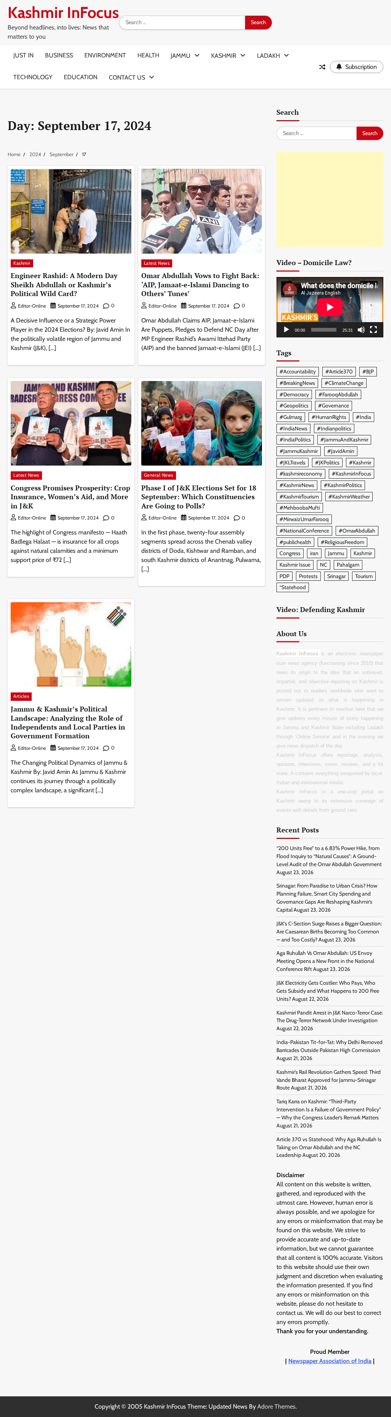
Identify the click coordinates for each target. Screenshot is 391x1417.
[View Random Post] (322, 67)
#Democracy (294, 394)
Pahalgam (348, 565)
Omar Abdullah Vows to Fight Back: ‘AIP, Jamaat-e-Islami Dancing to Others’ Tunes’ (200, 284)
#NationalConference (304, 531)
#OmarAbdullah (357, 531)
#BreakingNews (297, 383)
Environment (105, 55)
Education (80, 77)
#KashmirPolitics (343, 485)
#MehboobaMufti (300, 508)
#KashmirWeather (349, 497)
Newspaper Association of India (330, 1361)
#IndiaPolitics (295, 440)
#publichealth (295, 542)
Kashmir (223, 55)
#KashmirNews (297, 485)
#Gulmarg (291, 417)
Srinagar (336, 576)
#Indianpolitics (334, 428)
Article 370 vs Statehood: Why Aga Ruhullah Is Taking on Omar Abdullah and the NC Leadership (328, 1147)
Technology (32, 77)
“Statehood (293, 587)
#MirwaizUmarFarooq (304, 519)
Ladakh (268, 55)
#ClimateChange (344, 383)
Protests (308, 576)
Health (148, 55)
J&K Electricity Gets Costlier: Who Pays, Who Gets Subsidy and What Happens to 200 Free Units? (327, 991)
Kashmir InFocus (63, 12)
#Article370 (339, 371)
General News (158, 475)
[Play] (286, 330)
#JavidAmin (340, 451)
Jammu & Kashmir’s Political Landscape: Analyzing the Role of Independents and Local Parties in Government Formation (68, 722)
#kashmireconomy (301, 474)
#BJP (368, 371)
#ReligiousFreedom (342, 542)
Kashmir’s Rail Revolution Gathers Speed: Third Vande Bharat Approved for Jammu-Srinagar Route (328, 1080)
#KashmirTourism (299, 497)
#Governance (333, 405)
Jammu (181, 55)
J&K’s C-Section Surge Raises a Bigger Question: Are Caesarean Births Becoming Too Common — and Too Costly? (329, 931)
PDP (284, 576)
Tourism (364, 576)
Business (59, 55)
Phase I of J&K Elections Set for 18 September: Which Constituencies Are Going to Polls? (198, 496)
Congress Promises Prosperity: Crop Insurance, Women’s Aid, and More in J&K (70, 496)
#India (363, 417)
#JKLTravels (292, 462)
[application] (329, 307)
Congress (290, 553)
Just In (23, 55)
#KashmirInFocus (351, 474)
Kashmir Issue (295, 565)
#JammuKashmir (299, 451)
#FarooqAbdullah (338, 394)
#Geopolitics (294, 405)
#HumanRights (329, 417)
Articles (21, 696)
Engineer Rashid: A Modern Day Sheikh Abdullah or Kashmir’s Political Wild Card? (64, 284)
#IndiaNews (293, 428)
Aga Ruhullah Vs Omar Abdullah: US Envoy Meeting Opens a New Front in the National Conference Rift (325, 961)
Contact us (127, 77)
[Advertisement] (329, 199)
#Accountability (298, 371)
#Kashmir (360, 462)
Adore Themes (276, 1406)
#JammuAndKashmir (344, 440)
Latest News (157, 263)
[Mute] (361, 330)
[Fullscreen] (373, 330)
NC (323, 565)
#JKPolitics (327, 462)
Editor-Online (32, 306)
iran (314, 553)
